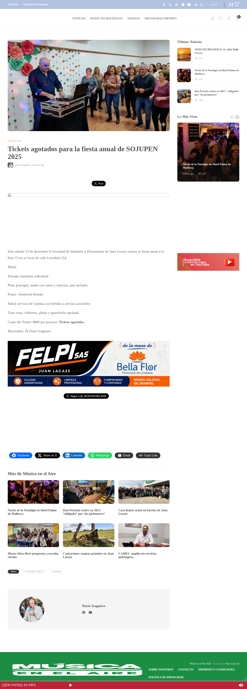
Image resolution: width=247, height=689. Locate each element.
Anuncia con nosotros (35, 4)
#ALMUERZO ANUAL (34, 571)
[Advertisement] (208, 217)
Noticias (78, 18)
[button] (89, 364)
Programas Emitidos (161, 18)
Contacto (13, 4)
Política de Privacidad (166, 677)
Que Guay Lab (232, 663)
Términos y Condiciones (216, 669)
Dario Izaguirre (23, 164)
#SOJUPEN (57, 571)
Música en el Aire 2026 (200, 663)
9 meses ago (38, 164)
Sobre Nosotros (161, 669)
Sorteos (133, 18)
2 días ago (188, 173)
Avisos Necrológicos (106, 18)
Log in (213, 4)
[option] (208, 75)
